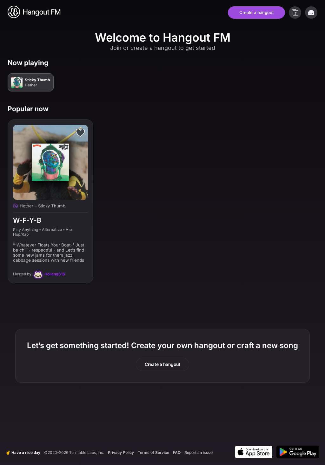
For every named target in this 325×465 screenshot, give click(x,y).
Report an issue (198, 452)
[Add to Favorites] (80, 132)
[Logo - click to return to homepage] (34, 12)
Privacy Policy (121, 452)
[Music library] (295, 12)
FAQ (177, 452)
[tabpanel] (162, 175)
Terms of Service (153, 452)
